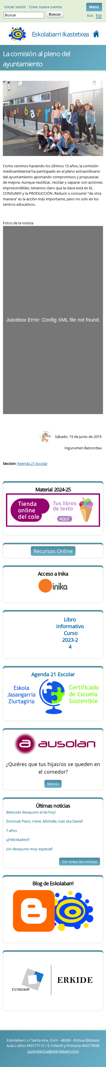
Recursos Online (53, 551)
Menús (53, 783)
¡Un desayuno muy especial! (29, 848)
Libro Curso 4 (70, 633)
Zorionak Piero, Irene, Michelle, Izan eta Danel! (44, 821)
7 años (11, 830)
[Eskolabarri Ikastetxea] (17, 39)
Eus (90, 15)
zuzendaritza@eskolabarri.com (53, 1051)
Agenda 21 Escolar (32, 463)
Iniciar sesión (15, 6)
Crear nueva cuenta (45, 6)
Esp (99, 15)
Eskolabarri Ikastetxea (60, 34)
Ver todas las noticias (79, 861)
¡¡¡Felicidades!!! (17, 839)
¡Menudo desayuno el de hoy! (31, 812)
